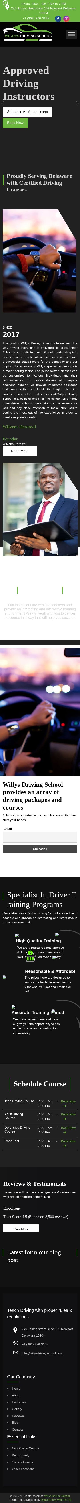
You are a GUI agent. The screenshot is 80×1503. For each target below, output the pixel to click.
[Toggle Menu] (71, 34)
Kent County (20, 1455)
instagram (65, 17)
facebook (57, 16)
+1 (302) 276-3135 (36, 18)
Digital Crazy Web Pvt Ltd (56, 1499)
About (16, 1395)
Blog (15, 1422)
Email (8, 828)
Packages (19, 1402)
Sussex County (22, 1462)
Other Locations (23, 1469)
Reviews (18, 1416)
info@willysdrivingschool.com (42, 1353)
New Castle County (25, 1448)
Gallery (17, 1409)
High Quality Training (38, 940)
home (16, 1388)
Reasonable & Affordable (50, 974)
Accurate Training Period (38, 1012)
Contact (17, 1429)
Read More (19, 451)
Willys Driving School (57, 1495)
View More (21, 1229)
